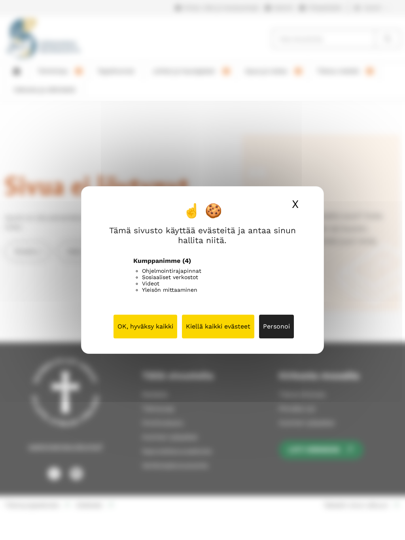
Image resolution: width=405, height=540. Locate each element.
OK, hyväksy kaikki (145, 326)
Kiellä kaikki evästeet (218, 326)
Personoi (276, 326)
